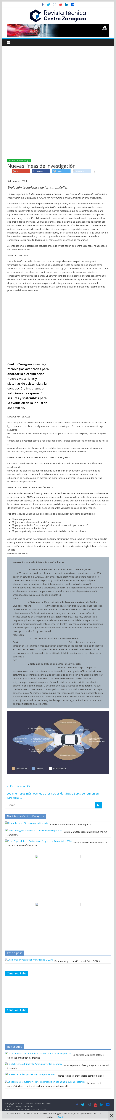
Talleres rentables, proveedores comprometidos (80, 1075)
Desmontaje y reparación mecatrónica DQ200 (77, 961)
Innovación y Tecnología (19, 160)
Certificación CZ (19, 786)
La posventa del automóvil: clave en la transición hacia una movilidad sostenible (55, 1085)
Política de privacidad (35, 1109)
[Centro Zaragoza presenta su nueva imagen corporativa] (33, 830)
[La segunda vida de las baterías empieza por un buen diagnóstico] (38, 1053)
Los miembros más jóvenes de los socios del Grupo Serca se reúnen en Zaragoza (53, 796)
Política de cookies (14, 1109)
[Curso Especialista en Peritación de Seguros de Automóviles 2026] (38, 841)
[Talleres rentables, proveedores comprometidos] (30, 1074)
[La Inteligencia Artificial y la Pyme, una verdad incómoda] (34, 1064)
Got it (61, 1117)
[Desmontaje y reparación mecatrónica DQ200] (29, 959)
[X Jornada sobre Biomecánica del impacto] (26, 823)
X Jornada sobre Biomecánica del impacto (70, 824)
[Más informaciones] (94, 171)
